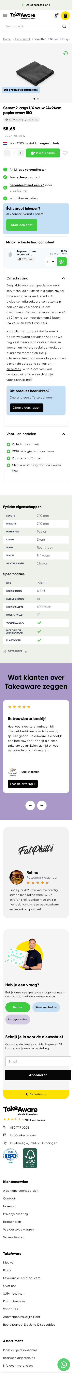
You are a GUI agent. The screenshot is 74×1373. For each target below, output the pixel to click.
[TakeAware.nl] (27, 16)
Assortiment (22, 39)
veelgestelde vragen (37, 992)
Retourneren (12, 1221)
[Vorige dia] (30, 805)
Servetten (40, 39)
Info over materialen (18, 1365)
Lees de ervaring (21, 783)
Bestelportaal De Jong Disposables (29, 1324)
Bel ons (17, 1007)
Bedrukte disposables (19, 1357)
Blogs (7, 1270)
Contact (9, 1198)
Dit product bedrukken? (21, 90)
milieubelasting (27, 198)
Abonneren (38, 1075)
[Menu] (5, 16)
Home (7, 39)
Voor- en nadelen (21, 434)
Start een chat (22, 225)
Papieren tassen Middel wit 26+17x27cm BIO (27, 253)
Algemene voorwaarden (20, 1190)
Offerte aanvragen (26, 407)
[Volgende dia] (42, 805)
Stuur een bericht (46, 1007)
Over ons (9, 1286)
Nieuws (8, 1262)
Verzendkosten (13, 1237)
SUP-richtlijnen (13, 1293)
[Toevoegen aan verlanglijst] (65, 153)
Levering (9, 1206)
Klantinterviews (14, 1301)
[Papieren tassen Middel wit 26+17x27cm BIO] (10, 254)
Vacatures (10, 1309)
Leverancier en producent (22, 1278)
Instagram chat (17, 1019)
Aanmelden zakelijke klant (21, 1317)
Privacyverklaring (15, 1214)
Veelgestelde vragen (18, 1229)
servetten (38, 337)
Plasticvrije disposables (20, 1350)
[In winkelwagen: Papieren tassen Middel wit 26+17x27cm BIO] (62, 261)
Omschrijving (17, 278)
